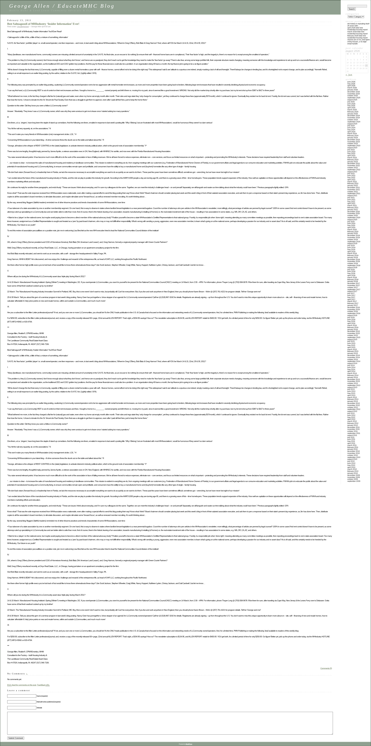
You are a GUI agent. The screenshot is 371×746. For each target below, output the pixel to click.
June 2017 (351, 295)
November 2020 (353, 214)
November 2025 (353, 94)
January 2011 (352, 449)
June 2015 (351, 343)
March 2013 (352, 397)
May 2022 (351, 178)
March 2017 (352, 301)
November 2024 (353, 118)
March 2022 (352, 182)
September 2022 (353, 170)
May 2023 (351, 154)
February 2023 (352, 160)
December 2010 (353, 451)
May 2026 (351, 84)
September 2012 (353, 409)
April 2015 (351, 347)
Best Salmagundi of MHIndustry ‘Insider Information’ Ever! (43, 23)
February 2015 (352, 351)
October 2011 (352, 431)
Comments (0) (326, 668)
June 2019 (351, 248)
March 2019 (352, 253)
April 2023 (351, 156)
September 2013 (353, 385)
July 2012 (351, 413)
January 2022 (352, 186)
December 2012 (353, 403)
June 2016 (351, 319)
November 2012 (353, 405)
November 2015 (353, 333)
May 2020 (351, 226)
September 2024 (353, 122)
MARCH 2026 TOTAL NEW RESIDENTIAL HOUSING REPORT (357, 33)
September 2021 (353, 194)
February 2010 (352, 471)
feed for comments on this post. (22, 685)
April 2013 (351, 395)
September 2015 (353, 337)
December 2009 (353, 475)
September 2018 (353, 265)
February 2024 (352, 136)
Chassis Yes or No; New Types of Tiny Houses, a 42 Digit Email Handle (358, 42)
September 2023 (353, 146)
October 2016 (352, 311)
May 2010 (351, 465)
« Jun (349, 74)
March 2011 (352, 445)
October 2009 (352, 479)
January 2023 (352, 162)
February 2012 (352, 423)
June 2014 (351, 367)
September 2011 (353, 433)
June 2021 (351, 200)
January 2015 (352, 353)
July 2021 (351, 198)
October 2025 (352, 96)
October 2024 (352, 120)
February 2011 (352, 447)
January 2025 (352, 114)
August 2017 (352, 291)
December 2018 (353, 260)
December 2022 (353, 164)
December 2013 (353, 379)
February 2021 (352, 208)
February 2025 (352, 112)
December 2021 (353, 188)
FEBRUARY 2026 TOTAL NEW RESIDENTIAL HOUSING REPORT (357, 37)
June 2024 (351, 128)
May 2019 (351, 250)
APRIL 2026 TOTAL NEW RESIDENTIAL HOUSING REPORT (357, 29)
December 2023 (353, 140)
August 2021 (352, 196)
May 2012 (351, 417)
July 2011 (350, 437)
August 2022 (352, 172)
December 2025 (353, 92)
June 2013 (351, 391)
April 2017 (351, 300)
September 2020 (353, 218)
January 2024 (352, 138)
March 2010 (352, 469)
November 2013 (353, 381)
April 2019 (351, 252)
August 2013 (352, 387)
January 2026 (352, 90)
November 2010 (353, 453)
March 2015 (352, 349)
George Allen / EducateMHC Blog (62, 6)
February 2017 (352, 303)
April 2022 (351, 180)
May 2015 (351, 345)
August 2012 (352, 411)
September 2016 (353, 313)
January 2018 (352, 281)
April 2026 (351, 86)
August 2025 (352, 100)
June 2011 (351, 439)
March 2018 (352, 278)
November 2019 (353, 238)
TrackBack (43, 685)
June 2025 (351, 104)
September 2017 (353, 290)
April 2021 (351, 204)
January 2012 (352, 425)
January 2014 (352, 377)
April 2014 (351, 371)
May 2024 (351, 130)
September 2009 (353, 481)
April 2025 (351, 108)
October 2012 (352, 407)
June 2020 (351, 224)
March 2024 (352, 134)
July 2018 (351, 270)
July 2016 (351, 317)
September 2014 (353, 361)
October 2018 (352, 263)
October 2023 (352, 144)
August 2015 (352, 339)
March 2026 (352, 88)
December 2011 (353, 427)
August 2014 (352, 363)
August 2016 (352, 315)
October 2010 (352, 455)
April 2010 (351, 467)
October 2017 (352, 287)
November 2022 (353, 166)
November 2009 (353, 477)
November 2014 (353, 357)
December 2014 (353, 355)
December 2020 (353, 212)
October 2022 (352, 168)
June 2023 (351, 152)
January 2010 (352, 473)
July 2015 (351, 341)
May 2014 (351, 369)
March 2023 (352, 158)
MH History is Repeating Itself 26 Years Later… (358, 25)
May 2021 (351, 202)
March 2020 (352, 230)
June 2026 (351, 82)
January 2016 (352, 329)
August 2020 (352, 220)
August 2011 (352, 435)
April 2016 (351, 323)
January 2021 (352, 210)
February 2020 (352, 232)
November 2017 (353, 285)
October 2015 (352, 335)
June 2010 (351, 463)
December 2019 (353, 236)
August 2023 (352, 148)
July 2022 (351, 174)
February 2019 (352, 256)
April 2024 (351, 132)
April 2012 (351, 419)
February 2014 (352, 375)
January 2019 (352, 258)
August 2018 (352, 268)
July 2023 (351, 150)
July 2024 (351, 126)
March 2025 (352, 110)
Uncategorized (23, 27)
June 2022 (351, 176)
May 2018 (351, 273)
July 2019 (351, 246)
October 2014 (352, 359)
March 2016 (352, 325)
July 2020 (351, 222)
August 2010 (352, 459)
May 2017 (351, 297)
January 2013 (352, 401)
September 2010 (353, 457)
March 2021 (352, 206)
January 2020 (352, 234)
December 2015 (353, 331)
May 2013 (351, 393)
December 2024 (353, 116)
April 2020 (351, 228)
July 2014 (351, 365)
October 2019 (352, 240)
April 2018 (351, 275)
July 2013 (351, 389)
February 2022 (352, 184)
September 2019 (353, 242)
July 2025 (351, 102)
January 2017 (352, 305)
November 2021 (353, 190)
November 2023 (353, 142)
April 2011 (351, 443)
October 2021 (352, 192)
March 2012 (352, 421)
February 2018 (352, 280)
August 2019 (352, 243)
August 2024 (352, 124)
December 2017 (353, 283)
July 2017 (351, 293)
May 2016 (351, 321)
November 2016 (353, 310)
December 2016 (353, 307)
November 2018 (353, 261)
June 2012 (351, 415)
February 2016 (352, 327)
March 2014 (352, 373)
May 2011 (351, 441)
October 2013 (352, 383)
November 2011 (353, 429)
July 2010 (351, 461)
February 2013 (352, 399)
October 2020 (352, 216)
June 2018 (351, 271)
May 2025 (351, 106)
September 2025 (353, 98)
